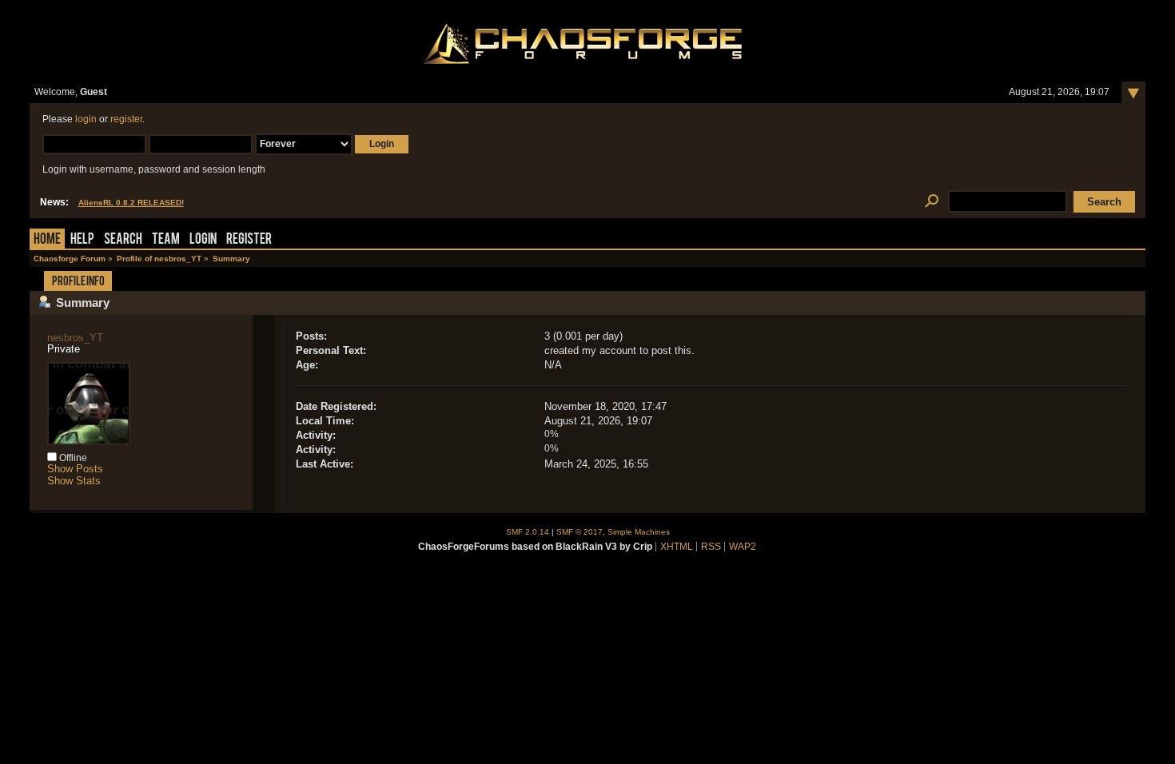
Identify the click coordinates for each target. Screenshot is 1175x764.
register (126, 119)
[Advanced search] (932, 202)
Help (82, 240)
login (86, 119)
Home (47, 240)
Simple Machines (638, 531)
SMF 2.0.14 (527, 531)
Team (166, 240)
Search (123, 240)
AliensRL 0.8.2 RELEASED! (131, 202)
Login (203, 240)
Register (249, 240)
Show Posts (75, 469)
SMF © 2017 (579, 531)
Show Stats (74, 481)
